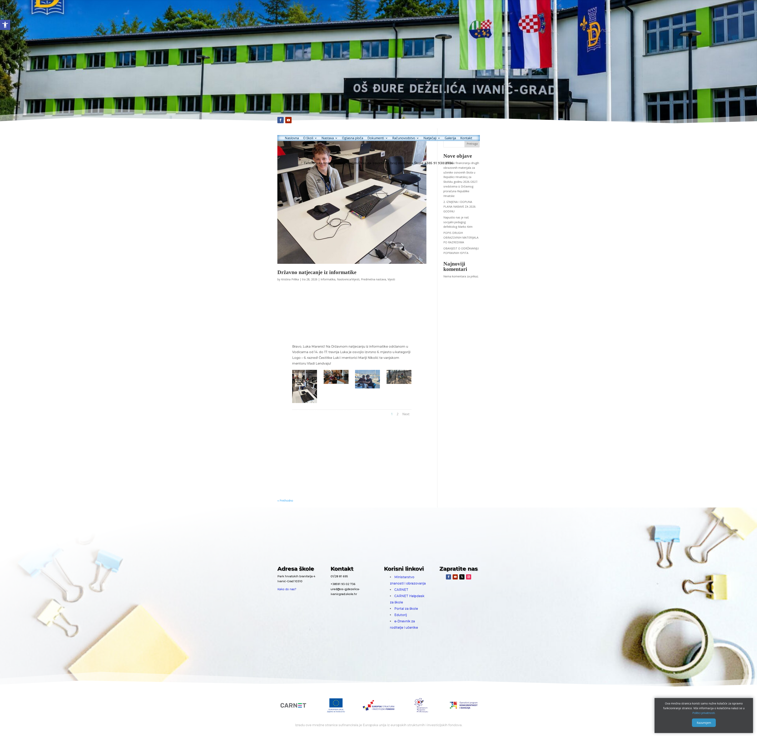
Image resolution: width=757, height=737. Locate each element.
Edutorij (400, 615)
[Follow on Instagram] (468, 576)
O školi (308, 138)
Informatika (328, 279)
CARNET (401, 589)
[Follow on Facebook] (280, 120)
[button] (5, 25)
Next (405, 414)
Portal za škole (406, 608)
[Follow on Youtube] (288, 120)
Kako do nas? (286, 589)
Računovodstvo (403, 138)
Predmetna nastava (373, 279)
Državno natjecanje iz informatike (316, 272)
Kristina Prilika (290, 279)
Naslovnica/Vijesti (348, 279)
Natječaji (429, 138)
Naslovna (292, 138)
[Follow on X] (461, 576)
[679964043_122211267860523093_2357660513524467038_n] (304, 403)
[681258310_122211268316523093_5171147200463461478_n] (336, 384)
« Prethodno (285, 500)
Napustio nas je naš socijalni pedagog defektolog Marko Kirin (458, 222)
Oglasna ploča (352, 138)
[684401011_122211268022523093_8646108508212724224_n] (367, 388)
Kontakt (466, 138)
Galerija (450, 138)
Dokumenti (375, 138)
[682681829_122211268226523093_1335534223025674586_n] (399, 384)
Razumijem (704, 722)
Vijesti (391, 279)
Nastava (328, 138)
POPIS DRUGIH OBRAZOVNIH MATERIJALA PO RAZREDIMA (460, 237)
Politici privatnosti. (703, 713)
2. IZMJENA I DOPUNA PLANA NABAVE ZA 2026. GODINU (459, 206)
